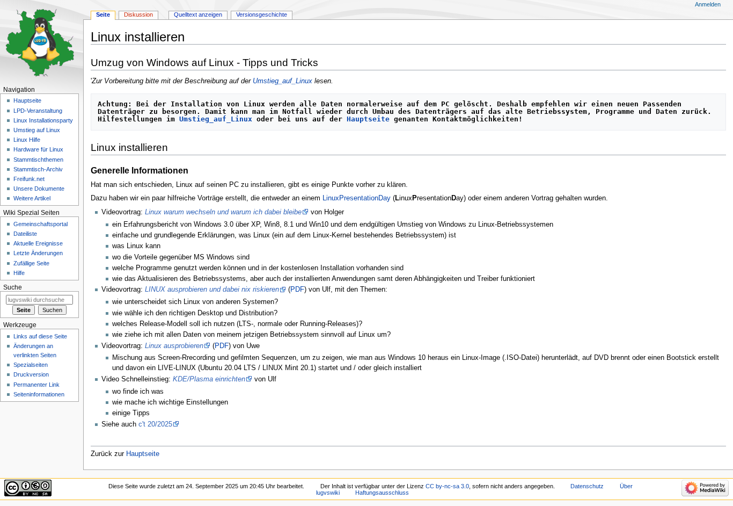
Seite (103, 14)
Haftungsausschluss (382, 492)
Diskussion (138, 14)
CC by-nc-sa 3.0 (447, 486)
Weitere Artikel (31, 198)
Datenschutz (587, 486)
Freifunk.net (29, 179)
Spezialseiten (30, 365)
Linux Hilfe (26, 139)
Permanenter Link (36, 384)
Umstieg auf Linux (36, 130)
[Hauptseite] (41, 41)
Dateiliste (25, 233)
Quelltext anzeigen (198, 14)
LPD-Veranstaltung (37, 110)
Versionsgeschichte (261, 14)
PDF (297, 289)
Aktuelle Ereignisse (38, 243)
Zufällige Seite (31, 263)
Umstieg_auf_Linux (282, 81)
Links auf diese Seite (40, 336)
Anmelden (708, 4)
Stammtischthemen (38, 159)
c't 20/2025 (155, 424)
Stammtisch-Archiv (38, 169)
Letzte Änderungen (38, 253)
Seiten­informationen (38, 394)
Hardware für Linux (38, 149)
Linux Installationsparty (43, 120)
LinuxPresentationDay (356, 198)
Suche (12, 287)
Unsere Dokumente (38, 188)
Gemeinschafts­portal (40, 224)
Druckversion (31, 374)
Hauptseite (368, 119)
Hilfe (19, 273)
